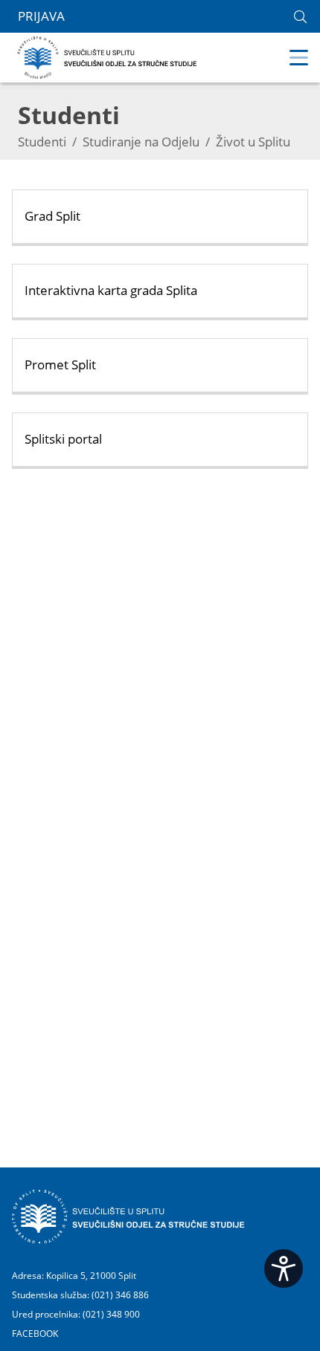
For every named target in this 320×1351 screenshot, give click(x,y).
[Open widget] (283, 1268)
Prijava (41, 16)
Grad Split (52, 215)
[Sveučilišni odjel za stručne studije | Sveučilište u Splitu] (107, 56)
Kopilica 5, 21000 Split (91, 1275)
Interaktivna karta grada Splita (111, 290)
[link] (300, 16)
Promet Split (60, 364)
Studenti (42, 141)
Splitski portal (63, 438)
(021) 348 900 (111, 1314)
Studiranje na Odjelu (141, 141)
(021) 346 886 (120, 1295)
